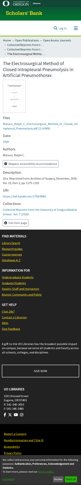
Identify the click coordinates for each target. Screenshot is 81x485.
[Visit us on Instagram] (21, 415)
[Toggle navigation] (75, 28)
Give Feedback (11, 329)
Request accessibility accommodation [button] (32, 164)
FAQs (5, 323)
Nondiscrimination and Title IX (23, 440)
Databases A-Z (11, 260)
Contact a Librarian (14, 317)
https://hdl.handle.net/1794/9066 (24, 196)
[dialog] (40, 470)
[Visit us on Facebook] (5, 415)
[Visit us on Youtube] (16, 415)
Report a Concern (15, 434)
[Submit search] (55, 28)
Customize (9, 479)
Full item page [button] (17, 223)
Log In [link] (63, 28)
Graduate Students (14, 283)
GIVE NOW (40, 371)
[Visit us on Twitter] (10, 415)
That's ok (71, 479)
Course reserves (12, 254)
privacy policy (45, 471)
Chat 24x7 (8, 311)
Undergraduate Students (18, 277)
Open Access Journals (57, 40)
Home (7, 40)
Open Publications (27, 40)
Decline (58, 479)
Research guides (12, 249)
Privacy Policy (12, 453)
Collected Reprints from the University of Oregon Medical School (26, 45)
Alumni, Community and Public (22, 294)
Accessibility (12, 446)
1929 (6, 142)
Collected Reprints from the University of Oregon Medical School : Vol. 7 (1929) (26, 49)
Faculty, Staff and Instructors (20, 289)
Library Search (11, 243)
